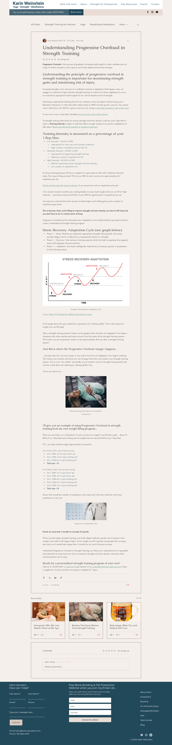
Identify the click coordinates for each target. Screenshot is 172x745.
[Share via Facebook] (44, 578)
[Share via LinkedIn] (55, 578)
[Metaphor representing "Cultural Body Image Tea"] (124, 611)
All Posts (35, 24)
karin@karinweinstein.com (28, 731)
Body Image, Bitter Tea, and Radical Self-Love (123, 626)
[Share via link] (61, 578)
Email (12, 702)
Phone (31, 702)
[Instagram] (152, 12)
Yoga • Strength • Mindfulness (28, 6)
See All (138, 598)
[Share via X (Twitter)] (49, 578)
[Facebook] (147, 12)
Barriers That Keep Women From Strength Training (85, 626)
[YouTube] (157, 12)
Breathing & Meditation (102, 24)
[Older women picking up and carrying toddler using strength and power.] (48, 611)
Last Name (33, 694)
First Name (14, 694)
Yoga (82, 24)
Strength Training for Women (60, 24)
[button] (84, 4)
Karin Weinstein (28, 3)
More (122, 24)
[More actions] (127, 40)
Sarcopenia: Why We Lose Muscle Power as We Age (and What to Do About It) (47, 626)
